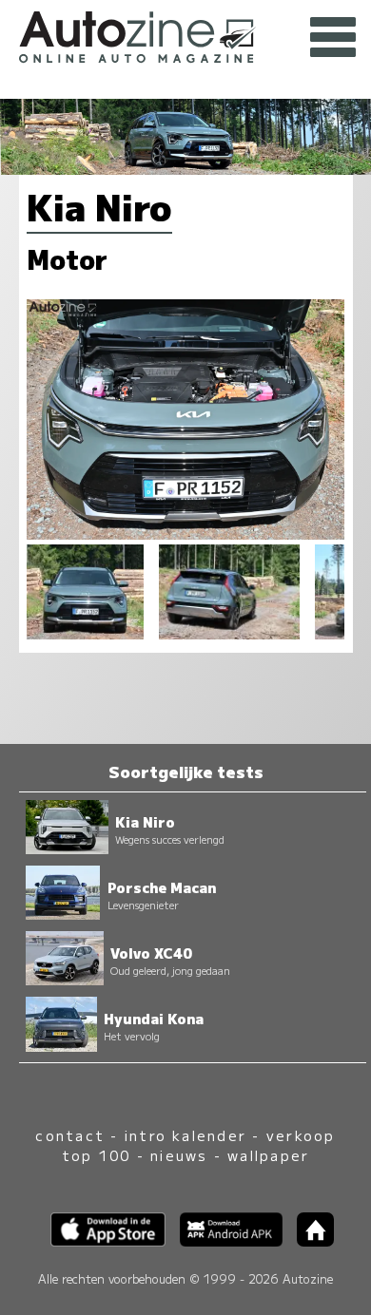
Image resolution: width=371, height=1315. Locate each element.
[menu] (333, 38)
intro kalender (185, 1135)
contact (70, 1135)
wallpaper (268, 1155)
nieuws (178, 1155)
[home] (308, 1240)
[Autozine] (185, 34)
